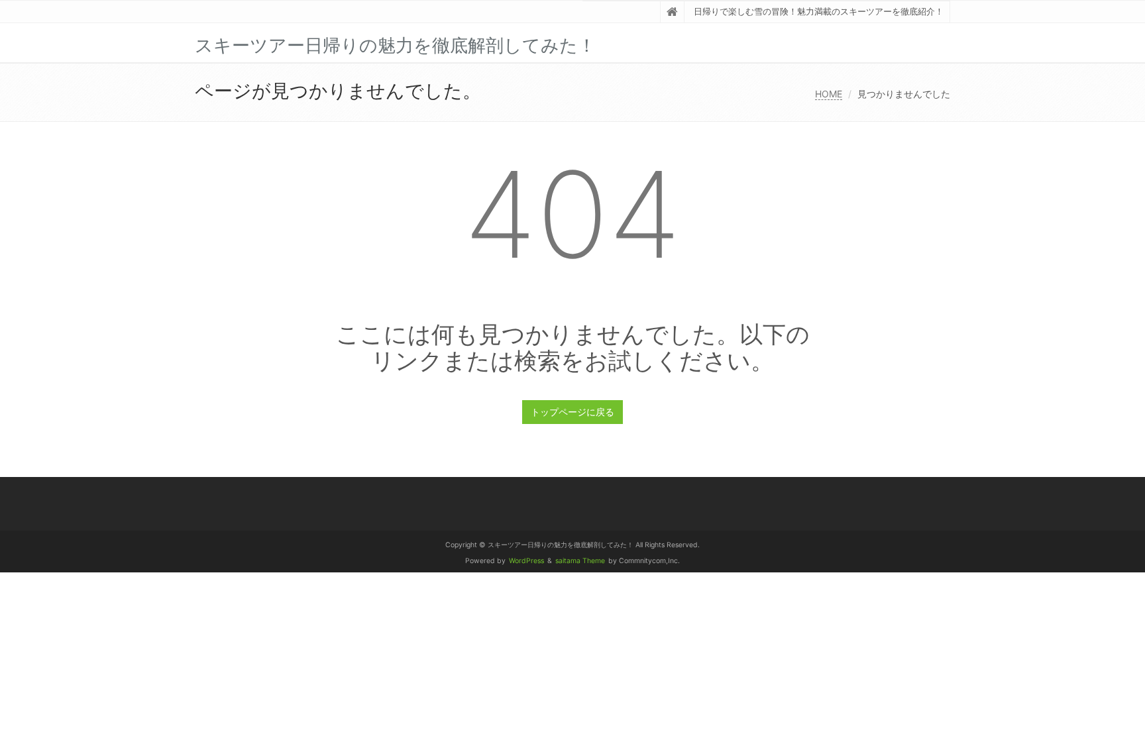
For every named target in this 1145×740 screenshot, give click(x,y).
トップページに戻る (572, 411)
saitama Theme (580, 560)
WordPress (526, 560)
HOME (828, 93)
